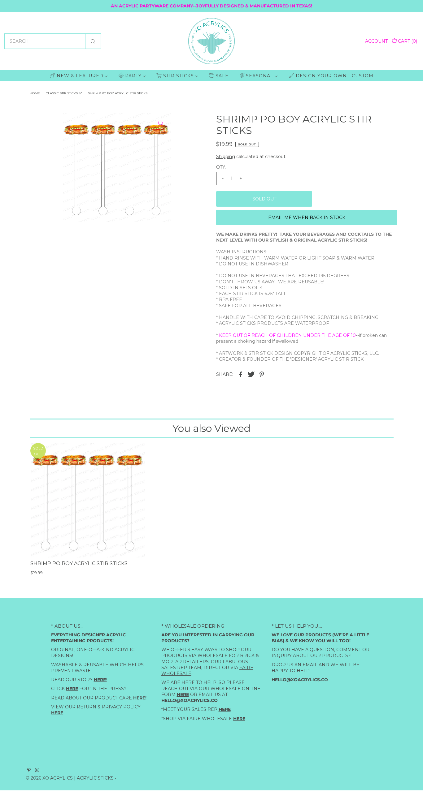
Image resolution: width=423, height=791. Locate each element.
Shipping (225, 156)
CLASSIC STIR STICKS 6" (64, 93)
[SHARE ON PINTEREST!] (261, 373)
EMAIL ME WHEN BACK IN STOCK (306, 217)
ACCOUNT (376, 41)
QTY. (221, 167)
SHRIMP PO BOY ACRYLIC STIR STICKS (79, 563)
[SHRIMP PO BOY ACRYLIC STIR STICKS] (87, 500)
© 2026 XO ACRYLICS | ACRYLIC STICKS (70, 778)
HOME (35, 93)
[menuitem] (79, 75)
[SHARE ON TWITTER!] (251, 373)
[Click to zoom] (161, 123)
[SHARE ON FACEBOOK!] (240, 373)
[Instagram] (37, 770)
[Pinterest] (29, 770)
